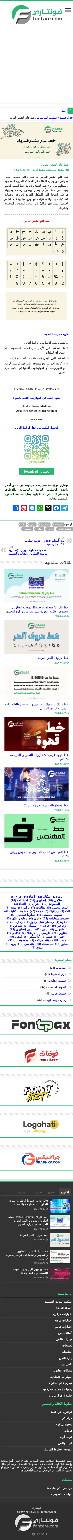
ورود (11, 943)
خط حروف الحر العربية (53, 658)
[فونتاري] (36, 14)
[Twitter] (42, 1534)
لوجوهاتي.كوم (64, 1424)
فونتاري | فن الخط (61, 1411)
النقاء (20, 904)
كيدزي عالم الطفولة (60, 1383)
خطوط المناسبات (47, 117)
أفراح (16, 896)
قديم (47, 936)
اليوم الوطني (58, 907)
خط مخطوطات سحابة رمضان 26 (46, 805)
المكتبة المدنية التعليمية (58, 1301)
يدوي (37, 947)
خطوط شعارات (56, 918)
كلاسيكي (32, 936)
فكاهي (13, 933)
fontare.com (48, 1511)
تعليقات (37, 1192)
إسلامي (55, 900)
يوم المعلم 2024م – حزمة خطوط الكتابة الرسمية (44, 541)
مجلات (36, 940)
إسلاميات (61, 967)
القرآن (34, 904)
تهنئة (11, 907)
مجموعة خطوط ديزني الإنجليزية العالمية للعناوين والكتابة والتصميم (28, 550)
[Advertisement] (36, 67)
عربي (50, 529)
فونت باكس (65, 1443)
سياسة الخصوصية (61, 1494)
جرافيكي (67, 1418)
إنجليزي (38, 900)
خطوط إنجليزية (57, 980)
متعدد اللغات (55, 940)
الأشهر (51, 1192)
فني (59, 936)
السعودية (45, 524)
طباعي (15, 925)
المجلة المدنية (64, 1308)
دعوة (61, 922)
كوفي (16, 936)
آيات (58, 896)
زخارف (15, 922)
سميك (30, 925)
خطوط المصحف (50, 914)
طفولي (57, 929)
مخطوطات (18, 940)
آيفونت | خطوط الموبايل (58, 1449)
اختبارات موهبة (63, 1320)
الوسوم (22, 1192)
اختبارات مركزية (62, 1314)
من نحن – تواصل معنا (59, 1488)
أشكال (44, 896)
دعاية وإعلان (16, 918)
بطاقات (38, 907)
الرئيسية (64, 117)
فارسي (43, 933)
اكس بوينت (65, 1364)
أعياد (29, 896)
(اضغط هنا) (26, 1470)
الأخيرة (65, 1192)
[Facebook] (46, 1534)
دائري (35, 918)
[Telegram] (33, 1534)
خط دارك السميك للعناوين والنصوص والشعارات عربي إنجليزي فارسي (27, 1255)
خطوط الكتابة (65, 529)
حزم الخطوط (59, 974)
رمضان (46, 922)
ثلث (23, 524)
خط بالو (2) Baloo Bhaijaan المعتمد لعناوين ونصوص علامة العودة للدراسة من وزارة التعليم (37, 609)
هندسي (26, 943)
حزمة (36, 911)
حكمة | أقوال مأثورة (60, 1395)
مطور (39, 529)
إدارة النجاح (65, 1358)
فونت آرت (66, 1436)
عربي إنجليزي (21, 929)
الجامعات (66, 1351)
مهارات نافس (64, 1339)
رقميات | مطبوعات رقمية (57, 1389)
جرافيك (52, 911)
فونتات (68, 1430)
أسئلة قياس (65, 1333)
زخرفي (59, 925)
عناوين (59, 933)
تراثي (32, 524)
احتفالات (58, 524)
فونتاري (36, 1507)
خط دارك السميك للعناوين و (49, 110)
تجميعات (67, 1345)
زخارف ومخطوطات (55, 1000)
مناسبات (27, 529)
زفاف (44, 925)
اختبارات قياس (63, 1326)
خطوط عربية (39, 170)
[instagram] (38, 1534)
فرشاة (28, 933)
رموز (30, 922)
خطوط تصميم (23, 914)
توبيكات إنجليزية (62, 1370)
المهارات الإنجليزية (61, 1376)
